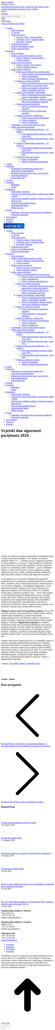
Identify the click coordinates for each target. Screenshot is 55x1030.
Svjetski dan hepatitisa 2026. (12, 869)
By (20, 663)
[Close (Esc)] (2, 1026)
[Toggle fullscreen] (7, 1026)
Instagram (10, 947)
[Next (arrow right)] (5, 1028)
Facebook (10, 944)
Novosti (12, 663)
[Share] (5, 1026)
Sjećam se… (14, 226)
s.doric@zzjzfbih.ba (9, 940)
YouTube (10, 951)
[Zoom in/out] (10, 1026)
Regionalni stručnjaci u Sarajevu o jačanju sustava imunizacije (26, 853)
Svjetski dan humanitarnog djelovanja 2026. (18, 823)
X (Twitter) (10, 949)
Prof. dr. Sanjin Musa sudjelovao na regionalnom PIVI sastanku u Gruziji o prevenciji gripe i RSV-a (27, 903)
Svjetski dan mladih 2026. (11, 838)
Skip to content (7, 2)
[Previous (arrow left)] (2, 1028)
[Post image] (8, 820)
